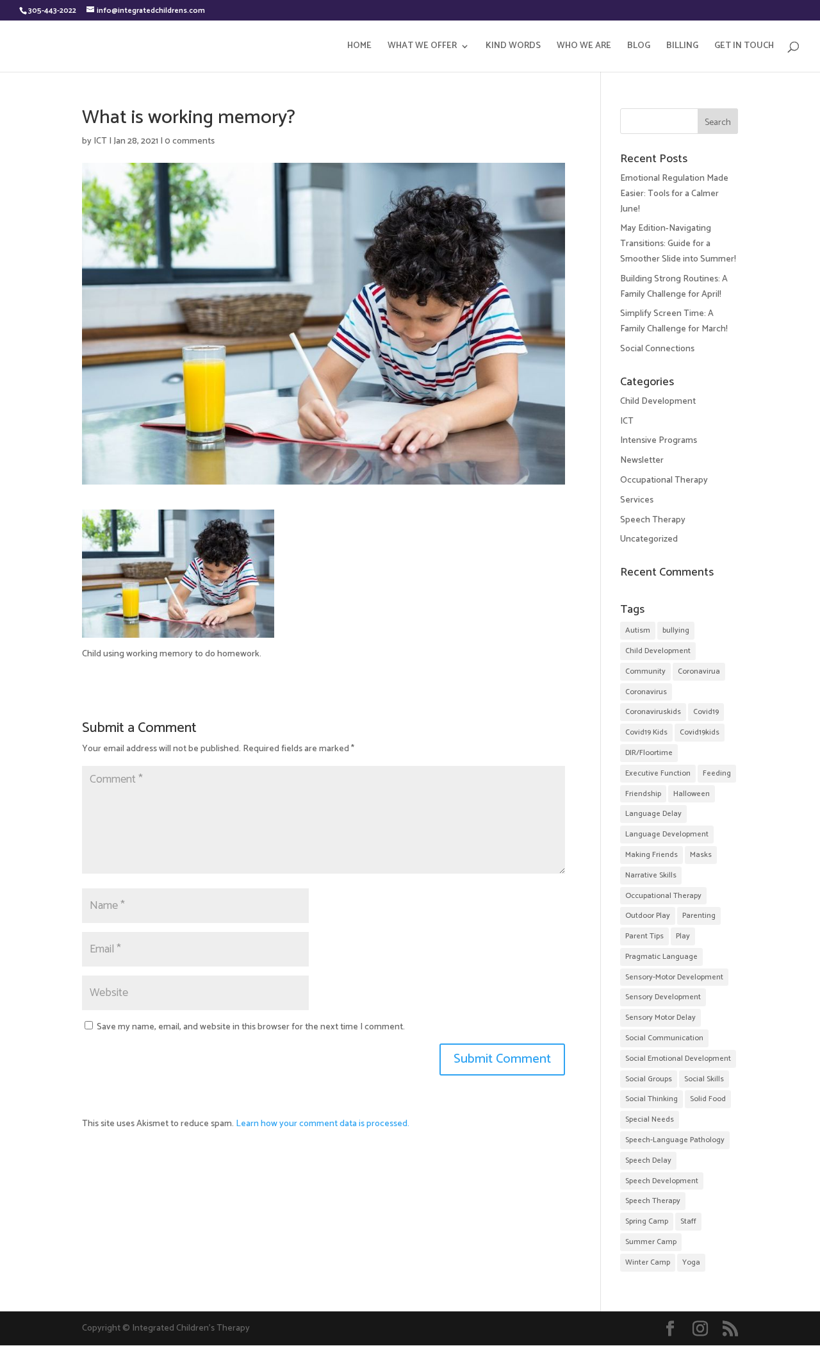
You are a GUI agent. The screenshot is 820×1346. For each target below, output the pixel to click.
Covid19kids (699, 732)
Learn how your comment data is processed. (322, 1124)
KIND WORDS (513, 47)
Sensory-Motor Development (674, 977)
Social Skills (704, 1079)
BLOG (638, 47)
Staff (688, 1221)
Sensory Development (663, 997)
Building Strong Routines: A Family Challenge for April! (674, 287)
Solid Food (708, 1099)
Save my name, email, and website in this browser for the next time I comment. (251, 1027)
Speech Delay (648, 1160)
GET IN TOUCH (744, 47)
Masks (701, 855)
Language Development (667, 834)
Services (636, 500)
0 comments (190, 141)
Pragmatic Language (661, 957)
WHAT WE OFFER (422, 47)
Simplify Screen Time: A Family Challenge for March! (674, 321)
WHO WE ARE (584, 47)
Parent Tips (644, 936)
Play (683, 936)
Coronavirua (699, 671)
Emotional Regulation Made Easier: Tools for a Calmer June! (674, 194)
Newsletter (642, 460)
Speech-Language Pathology (675, 1140)
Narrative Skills (650, 875)
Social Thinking (651, 1099)
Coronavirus (646, 692)
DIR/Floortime (649, 753)
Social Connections (657, 349)
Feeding (717, 773)
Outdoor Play (647, 916)
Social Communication (664, 1038)
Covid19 (706, 712)
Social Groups (648, 1079)
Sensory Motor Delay (660, 1017)
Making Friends (651, 855)
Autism (637, 630)
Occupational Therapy (664, 480)
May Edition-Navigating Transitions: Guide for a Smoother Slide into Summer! (678, 244)
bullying (675, 630)
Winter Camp (647, 1262)
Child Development (658, 401)
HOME (359, 47)
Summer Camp (650, 1242)
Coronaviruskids (653, 712)
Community (645, 671)
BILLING (682, 47)
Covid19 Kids (646, 732)
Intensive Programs (658, 440)
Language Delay (653, 814)
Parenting (699, 916)
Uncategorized (649, 539)
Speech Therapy (652, 520)
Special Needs (649, 1119)
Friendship (643, 794)
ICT (100, 141)
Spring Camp (646, 1221)
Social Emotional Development (678, 1058)
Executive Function (658, 773)
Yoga (691, 1262)
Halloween (691, 794)
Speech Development (661, 1181)
